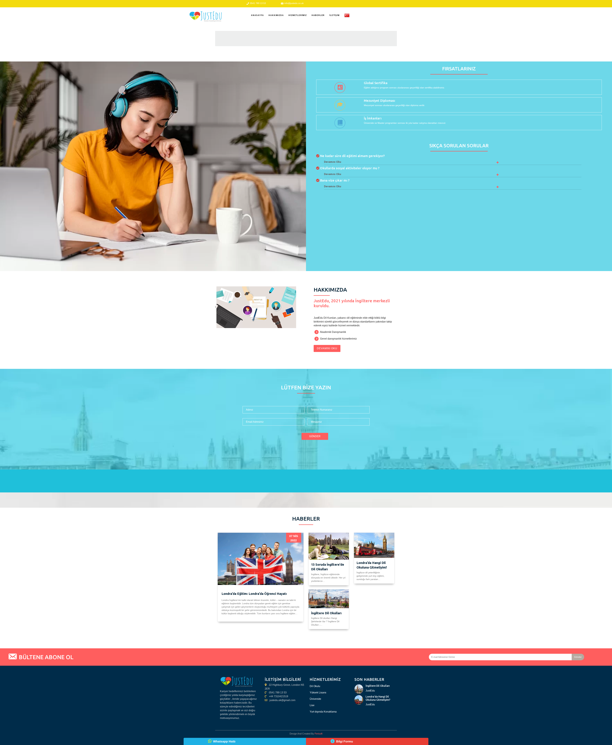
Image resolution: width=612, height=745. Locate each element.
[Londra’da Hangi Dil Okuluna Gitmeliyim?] (358, 699)
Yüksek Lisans (318, 692)
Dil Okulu (315, 686)
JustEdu (370, 690)
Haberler (318, 15)
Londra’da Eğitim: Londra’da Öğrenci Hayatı (254, 593)
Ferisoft (318, 733)
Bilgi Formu (344, 741)
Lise (312, 705)
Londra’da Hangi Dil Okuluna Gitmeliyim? (378, 698)
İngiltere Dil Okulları (326, 613)
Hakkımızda (276, 15)
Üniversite (315, 699)
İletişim (334, 15)
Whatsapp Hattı (224, 741)
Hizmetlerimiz (297, 15)
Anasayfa (257, 15)
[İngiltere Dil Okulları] (358, 689)
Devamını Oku (327, 348)
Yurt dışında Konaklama (323, 711)
